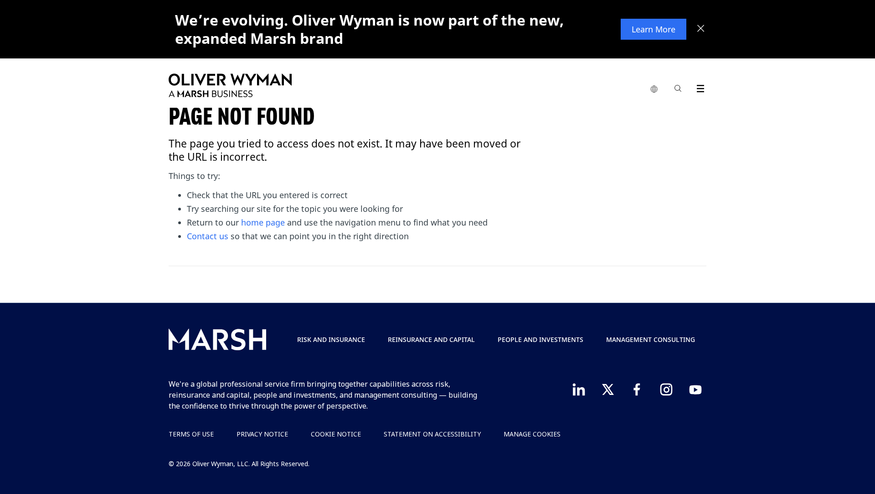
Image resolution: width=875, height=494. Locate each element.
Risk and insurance (331, 339)
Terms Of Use (191, 434)
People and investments (540, 339)
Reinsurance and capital (431, 339)
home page (263, 222)
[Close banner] (701, 29)
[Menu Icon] (698, 87)
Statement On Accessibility (432, 434)
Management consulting (650, 339)
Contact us (207, 236)
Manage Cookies (532, 434)
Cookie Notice (336, 434)
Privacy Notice (262, 434)
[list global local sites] (654, 89)
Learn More (653, 29)
